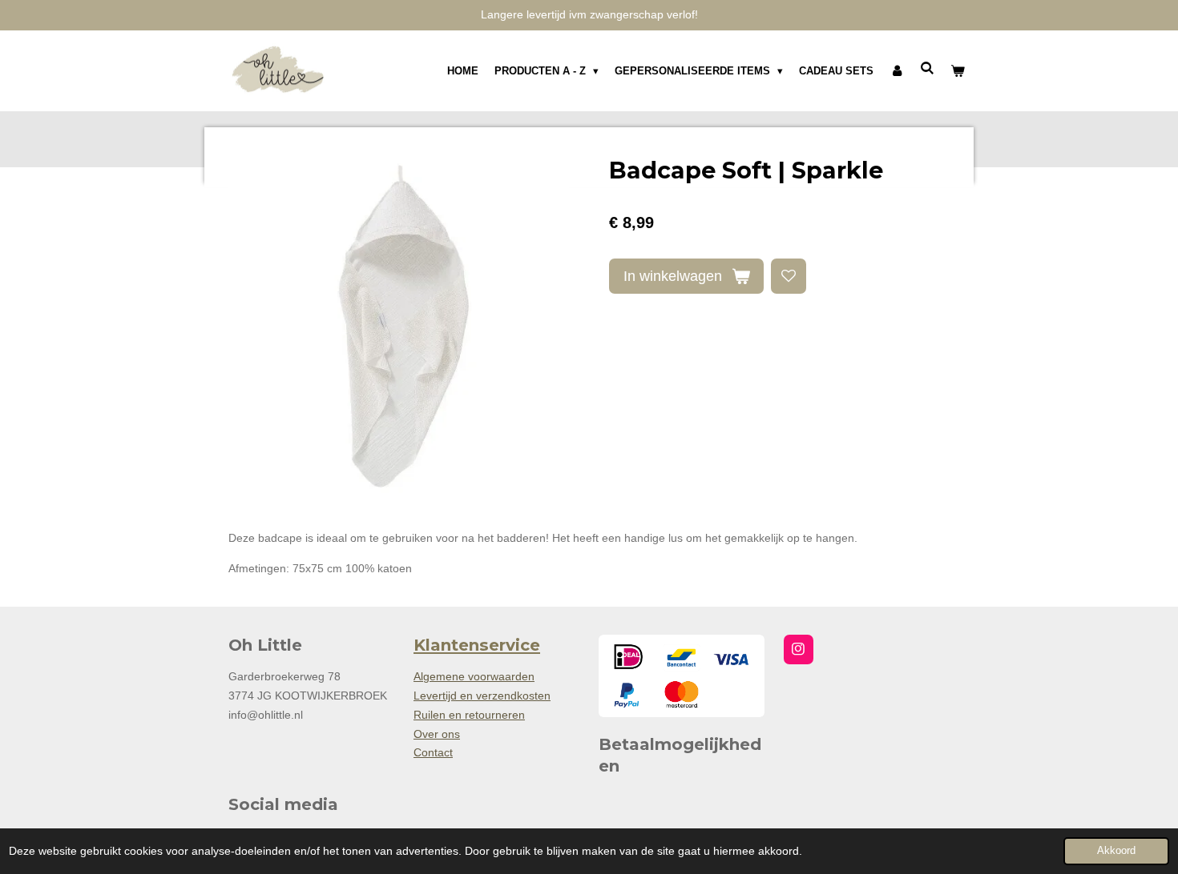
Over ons (437, 734)
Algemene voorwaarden (474, 676)
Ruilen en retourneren (469, 714)
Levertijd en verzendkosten (482, 695)
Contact (433, 752)
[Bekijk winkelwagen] (958, 71)
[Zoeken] (928, 68)
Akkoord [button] (1116, 850)
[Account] (896, 71)
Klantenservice (477, 645)
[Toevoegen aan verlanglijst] (788, 276)
